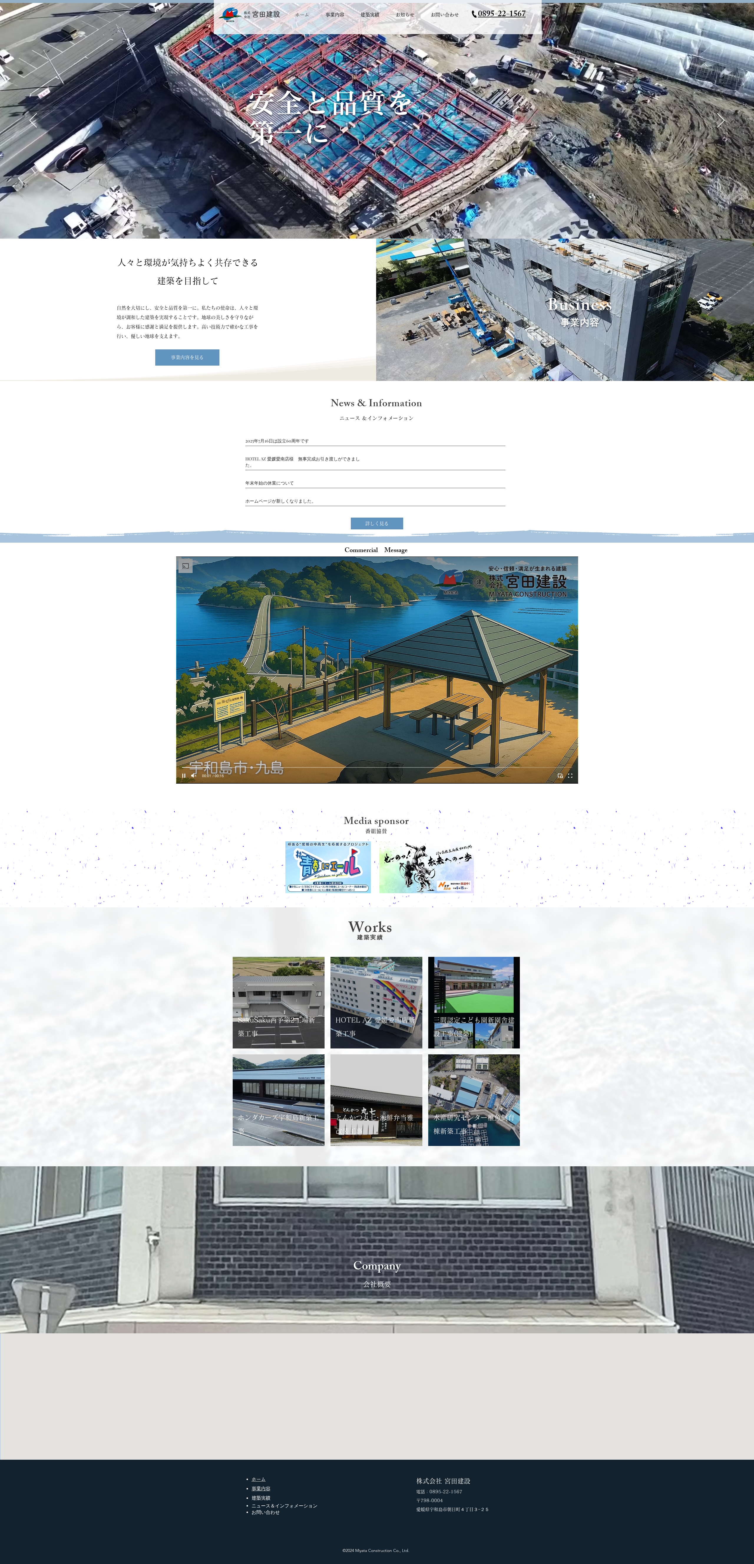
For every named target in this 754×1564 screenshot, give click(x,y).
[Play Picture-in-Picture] (560, 775)
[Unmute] (194, 775)
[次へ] (721, 120)
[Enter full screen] (570, 775)
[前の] (33, 120)
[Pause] (184, 775)
